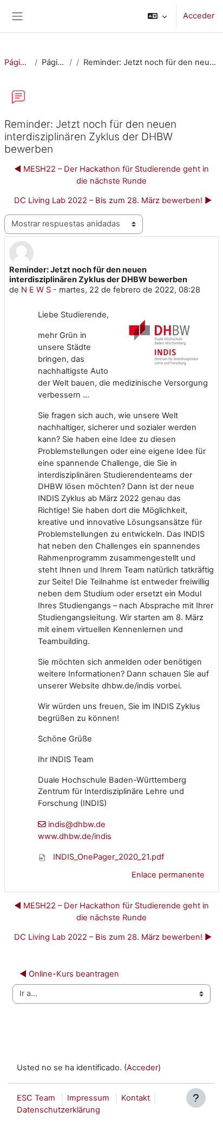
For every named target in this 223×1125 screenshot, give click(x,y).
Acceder (198, 16)
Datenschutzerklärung (58, 1110)
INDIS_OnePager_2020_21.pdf (107, 857)
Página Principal (17, 62)
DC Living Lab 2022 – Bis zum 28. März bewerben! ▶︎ (113, 200)
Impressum (88, 1098)
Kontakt (135, 1098)
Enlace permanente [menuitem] (168, 875)
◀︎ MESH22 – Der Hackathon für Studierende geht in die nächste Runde (111, 175)
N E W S (36, 290)
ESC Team (36, 1098)
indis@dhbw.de (77, 824)
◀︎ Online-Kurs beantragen (69, 974)
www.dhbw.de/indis (75, 836)
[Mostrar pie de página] (196, 1098)
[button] (157, 16)
